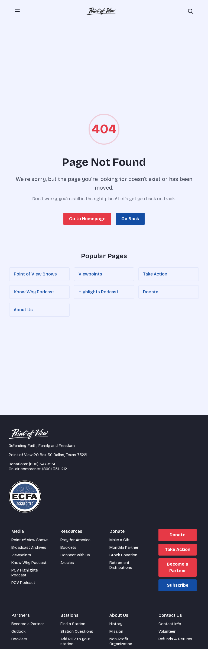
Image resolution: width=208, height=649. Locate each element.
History (115, 624)
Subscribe (177, 585)
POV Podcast (23, 582)
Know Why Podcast (34, 291)
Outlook (18, 631)
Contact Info (169, 624)
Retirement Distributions (120, 565)
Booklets (68, 547)
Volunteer (167, 631)
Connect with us (75, 555)
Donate (150, 291)
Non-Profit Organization (120, 641)
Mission (116, 631)
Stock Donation (123, 555)
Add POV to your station (75, 641)
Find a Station (72, 624)
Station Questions (76, 631)
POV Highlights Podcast (24, 572)
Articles (67, 562)
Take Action (155, 274)
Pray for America (75, 540)
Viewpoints (90, 274)
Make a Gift (119, 540)
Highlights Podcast (98, 291)
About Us (23, 309)
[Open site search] (190, 11)
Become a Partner (177, 567)
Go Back (130, 218)
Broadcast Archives (28, 547)
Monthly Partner (123, 547)
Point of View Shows (35, 274)
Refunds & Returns (175, 639)
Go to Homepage (87, 218)
